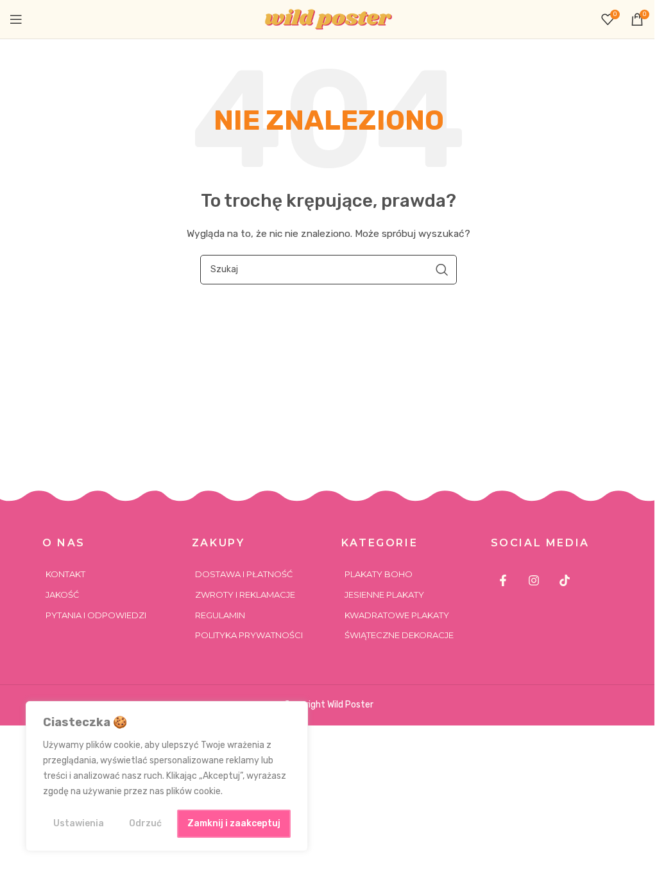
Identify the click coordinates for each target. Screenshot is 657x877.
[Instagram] (534, 580)
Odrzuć (145, 823)
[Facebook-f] (503, 580)
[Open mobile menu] (16, 19)
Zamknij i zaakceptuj (233, 823)
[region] (167, 776)
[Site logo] (328, 18)
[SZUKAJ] (442, 269)
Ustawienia (78, 823)
